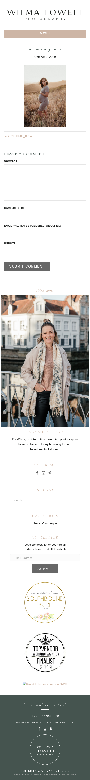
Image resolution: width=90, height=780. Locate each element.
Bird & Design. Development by (43, 774)
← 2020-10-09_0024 (18, 136)
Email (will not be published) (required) (32, 225)
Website (9, 243)
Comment (10, 161)
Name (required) (15, 208)
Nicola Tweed (69, 774)
